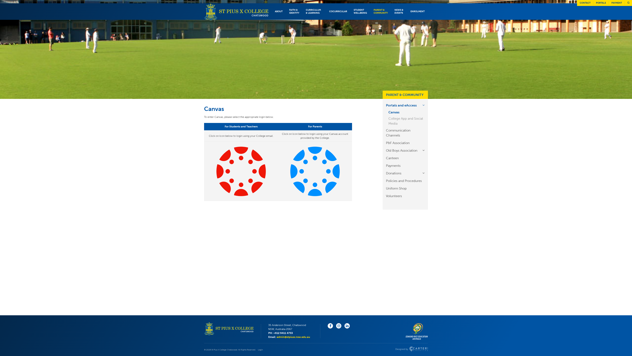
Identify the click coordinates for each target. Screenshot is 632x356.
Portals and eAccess (401, 105)
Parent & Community (381, 11)
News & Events (399, 11)
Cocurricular (338, 11)
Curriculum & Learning (313, 11)
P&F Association (398, 143)
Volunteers (394, 196)
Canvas (393, 112)
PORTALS (601, 2)
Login (260, 350)
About (279, 11)
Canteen (392, 158)
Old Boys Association (401, 150)
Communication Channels (398, 132)
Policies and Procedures (404, 181)
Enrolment (417, 11)
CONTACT (585, 2)
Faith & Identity (294, 11)
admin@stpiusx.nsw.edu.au (293, 337)
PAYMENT (616, 2)
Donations (393, 173)
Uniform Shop (396, 188)
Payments (393, 166)
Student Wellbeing (360, 11)
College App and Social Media (405, 121)
